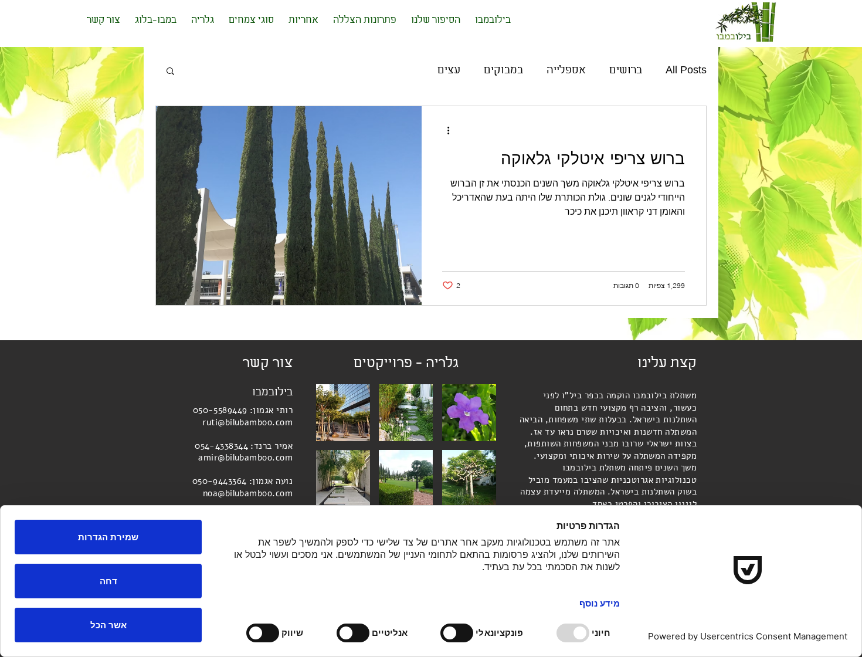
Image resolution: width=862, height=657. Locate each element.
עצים (448, 70)
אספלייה (566, 70)
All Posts (686, 70)
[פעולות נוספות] (444, 130)
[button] (170, 72)
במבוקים (503, 70)
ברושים (625, 70)
